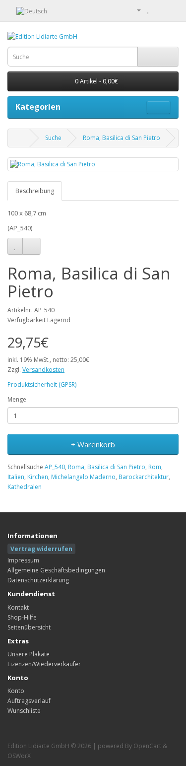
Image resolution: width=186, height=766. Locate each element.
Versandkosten (43, 369)
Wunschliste (24, 710)
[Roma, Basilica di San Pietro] (93, 164)
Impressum (23, 560)
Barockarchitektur (144, 477)
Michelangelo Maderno (83, 477)
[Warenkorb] (159, 9)
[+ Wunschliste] (15, 246)
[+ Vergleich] (31, 246)
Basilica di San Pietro (116, 467)
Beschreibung (34, 191)
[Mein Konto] (135, 9)
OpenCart (147, 746)
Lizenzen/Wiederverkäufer (44, 664)
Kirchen (37, 477)
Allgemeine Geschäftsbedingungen (56, 570)
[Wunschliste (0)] (148, 9)
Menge (16, 399)
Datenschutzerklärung (38, 580)
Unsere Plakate (28, 654)
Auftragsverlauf (29, 700)
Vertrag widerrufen (41, 549)
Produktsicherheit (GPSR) (41, 384)
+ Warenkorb (93, 444)
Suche (53, 138)
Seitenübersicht (29, 627)
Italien (15, 477)
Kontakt (18, 607)
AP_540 (55, 467)
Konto (15, 691)
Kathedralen (24, 487)
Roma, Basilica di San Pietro (121, 138)
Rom (154, 467)
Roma (76, 467)
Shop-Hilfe (22, 617)
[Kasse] (171, 9)
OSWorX (19, 756)
